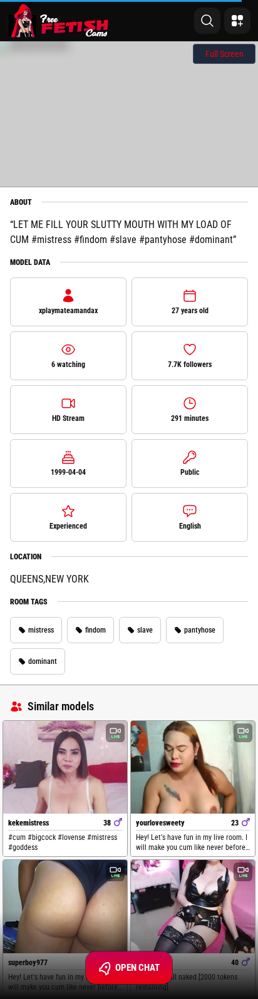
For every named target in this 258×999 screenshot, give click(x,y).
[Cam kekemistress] (65, 767)
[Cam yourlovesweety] (193, 767)
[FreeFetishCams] (59, 21)
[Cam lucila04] (193, 906)
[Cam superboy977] (65, 906)
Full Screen (224, 54)
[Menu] (237, 21)
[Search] (207, 21)
